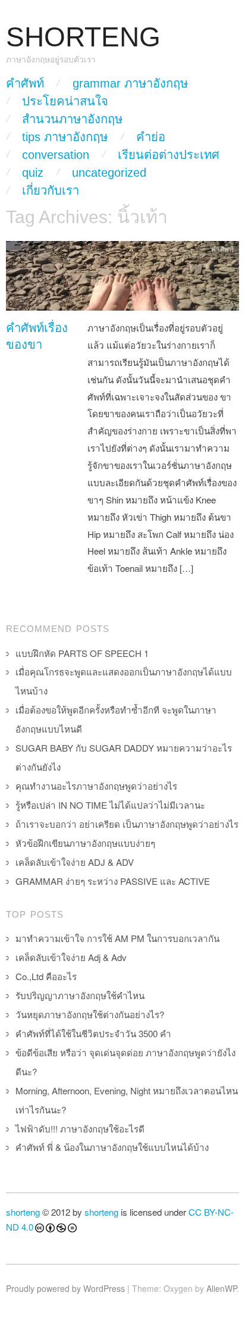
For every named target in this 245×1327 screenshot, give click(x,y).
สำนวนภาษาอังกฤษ (72, 119)
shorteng (23, 1212)
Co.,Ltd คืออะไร (46, 976)
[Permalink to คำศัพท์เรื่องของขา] (122, 279)
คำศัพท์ (25, 83)
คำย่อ (150, 137)
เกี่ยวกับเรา (50, 190)
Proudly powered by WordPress (65, 1288)
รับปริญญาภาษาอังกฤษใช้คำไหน (80, 995)
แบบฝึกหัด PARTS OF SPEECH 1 (82, 653)
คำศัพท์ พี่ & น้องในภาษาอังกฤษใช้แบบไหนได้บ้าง (112, 1147)
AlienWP (221, 1288)
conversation (55, 155)
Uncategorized (109, 173)
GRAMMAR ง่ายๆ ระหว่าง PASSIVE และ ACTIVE (112, 881)
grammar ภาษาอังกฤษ (130, 83)
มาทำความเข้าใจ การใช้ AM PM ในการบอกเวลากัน (117, 938)
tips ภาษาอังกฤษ (65, 137)
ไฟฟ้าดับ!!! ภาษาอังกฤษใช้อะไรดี (80, 1128)
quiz (32, 173)
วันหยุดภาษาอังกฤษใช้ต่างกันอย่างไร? (89, 1014)
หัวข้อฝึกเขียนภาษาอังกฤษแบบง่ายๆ (85, 843)
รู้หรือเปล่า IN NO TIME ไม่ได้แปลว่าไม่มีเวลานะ (110, 805)
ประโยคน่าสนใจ (65, 101)
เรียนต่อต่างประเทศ (168, 155)
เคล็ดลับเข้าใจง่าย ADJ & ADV (74, 862)
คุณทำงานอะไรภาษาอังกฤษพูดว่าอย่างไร (96, 786)
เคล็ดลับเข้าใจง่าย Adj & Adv (71, 957)
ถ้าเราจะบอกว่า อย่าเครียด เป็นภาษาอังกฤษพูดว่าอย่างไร (126, 824)
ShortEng (83, 37)
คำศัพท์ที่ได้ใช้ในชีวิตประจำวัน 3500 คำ (93, 1033)
